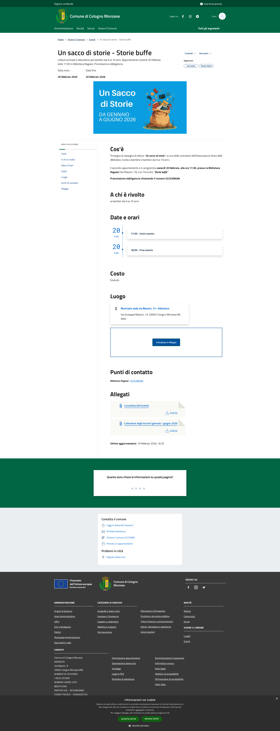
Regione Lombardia (63, 4)
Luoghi (187, 636)
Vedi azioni (204, 53)
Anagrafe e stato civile (108, 611)
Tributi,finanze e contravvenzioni (157, 621)
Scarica (173, 412)
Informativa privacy (164, 663)
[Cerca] (222, 16)
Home (61, 39)
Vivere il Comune (76, 39)
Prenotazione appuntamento (126, 658)
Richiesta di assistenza (123, 679)
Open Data (160, 684)
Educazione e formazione (153, 611)
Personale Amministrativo (67, 637)
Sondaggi (116, 668)
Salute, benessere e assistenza (156, 626)
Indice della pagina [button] (69, 144)
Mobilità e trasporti (106, 627)
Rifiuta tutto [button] (152, 719)
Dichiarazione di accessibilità (169, 679)
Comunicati (189, 616)
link (168, 713)
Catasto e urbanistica (107, 621)
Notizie (187, 611)
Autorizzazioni (148, 632)
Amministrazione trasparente (169, 658)
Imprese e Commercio (108, 616)
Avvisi (187, 621)
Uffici (56, 621)
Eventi (92, 39)
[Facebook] (182, 16)
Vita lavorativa (104, 632)
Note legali (160, 668)
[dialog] (140, 713)
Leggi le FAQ (118, 674)
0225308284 (136, 381)
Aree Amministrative (64, 616)
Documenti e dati (62, 642)
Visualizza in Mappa (166, 342)
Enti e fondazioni (62, 627)
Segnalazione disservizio (124, 663)
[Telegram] (196, 16)
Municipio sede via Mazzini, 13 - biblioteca (145, 308)
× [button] (277, 699)
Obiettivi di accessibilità (166, 674)
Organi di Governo (63, 611)
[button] (140, 725)
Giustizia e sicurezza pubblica (155, 616)
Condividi (189, 53)
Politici (57, 632)
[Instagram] (189, 16)
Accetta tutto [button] (128, 719)
